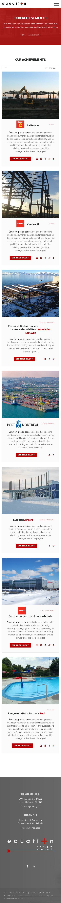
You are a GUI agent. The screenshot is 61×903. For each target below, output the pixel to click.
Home (23, 35)
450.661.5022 (34, 806)
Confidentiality (24, 896)
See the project (20, 159)
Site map (40, 896)
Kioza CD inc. (30, 898)
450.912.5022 (34, 828)
